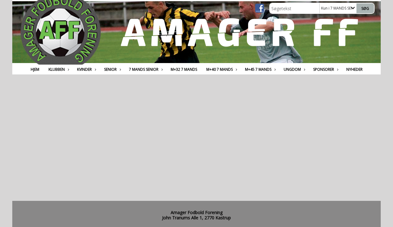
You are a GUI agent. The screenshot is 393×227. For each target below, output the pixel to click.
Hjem (35, 69)
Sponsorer (323, 69)
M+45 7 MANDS (258, 69)
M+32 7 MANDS (184, 69)
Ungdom (292, 69)
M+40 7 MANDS (219, 69)
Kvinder (84, 69)
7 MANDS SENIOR (143, 69)
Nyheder (354, 69)
